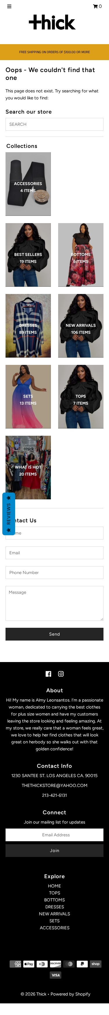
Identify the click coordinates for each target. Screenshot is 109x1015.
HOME (54, 886)
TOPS (54, 893)
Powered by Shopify (70, 994)
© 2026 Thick (33, 994)
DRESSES (54, 907)
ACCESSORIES (54, 927)
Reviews (8, 514)
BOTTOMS (54, 900)
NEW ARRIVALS (54, 914)
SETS (54, 920)
